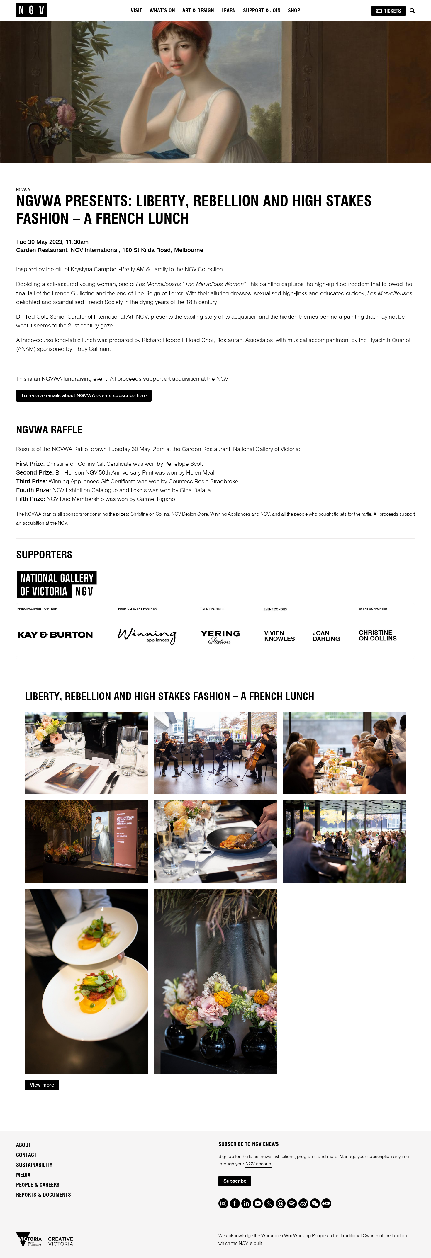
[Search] (412, 10)
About (23, 1145)
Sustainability (34, 1165)
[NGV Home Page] (31, 10)
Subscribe (234, 1181)
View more (42, 1085)
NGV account (258, 1164)
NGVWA (23, 190)
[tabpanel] (215, 92)
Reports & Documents (43, 1195)
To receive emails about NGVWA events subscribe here (84, 395)
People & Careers (38, 1185)
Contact (26, 1155)
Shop (294, 10)
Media (23, 1175)
